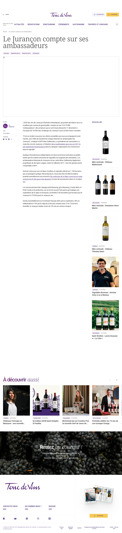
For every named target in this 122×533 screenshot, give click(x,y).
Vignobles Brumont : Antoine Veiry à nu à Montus (104, 293)
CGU (26, 509)
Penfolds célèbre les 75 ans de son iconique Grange (105, 422)
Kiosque (52, 506)
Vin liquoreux (36, 53)
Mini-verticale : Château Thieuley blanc (102, 250)
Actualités (19, 24)
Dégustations (34, 24)
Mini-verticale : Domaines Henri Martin (105, 206)
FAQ (4, 509)
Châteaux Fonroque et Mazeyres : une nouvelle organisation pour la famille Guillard (14, 422)
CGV (50, 509)
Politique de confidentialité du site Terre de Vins (94, 528)
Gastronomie (78, 24)
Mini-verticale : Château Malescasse (102, 163)
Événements (64, 24)
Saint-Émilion (96, 333)
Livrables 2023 (37, 418)
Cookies (79, 528)
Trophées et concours (98, 24)
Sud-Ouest (6, 53)
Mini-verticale (96, 159)
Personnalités (66, 418)
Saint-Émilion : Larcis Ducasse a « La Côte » (105, 337)
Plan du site (62, 528)
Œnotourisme (49, 24)
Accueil (5, 31)
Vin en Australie (96, 418)
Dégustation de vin (15, 53)
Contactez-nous (10, 506)
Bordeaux (95, 246)
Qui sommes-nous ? (33, 506)
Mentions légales (70, 528)
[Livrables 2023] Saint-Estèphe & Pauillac (46, 422)
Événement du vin (26, 53)
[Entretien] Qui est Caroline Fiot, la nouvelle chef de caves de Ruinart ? (75, 422)
